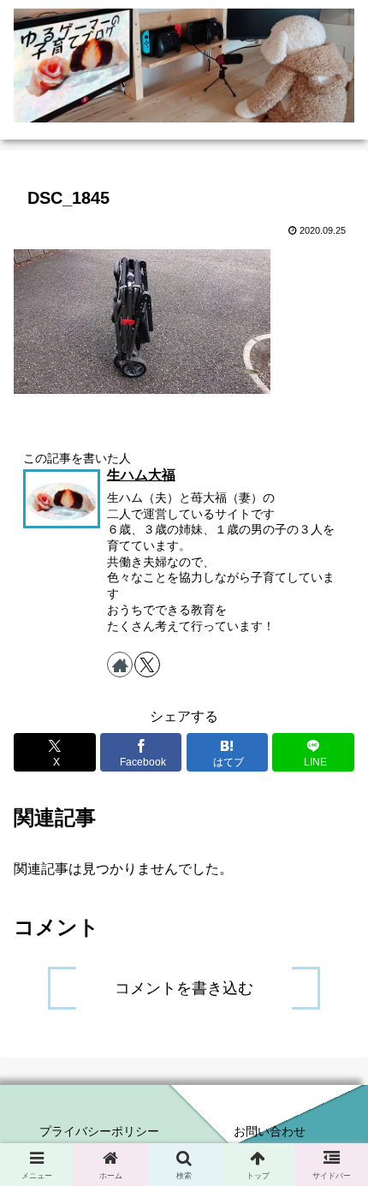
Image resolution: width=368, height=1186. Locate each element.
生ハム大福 (141, 475)
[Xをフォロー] (147, 664)
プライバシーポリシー (99, 1131)
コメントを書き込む (184, 988)
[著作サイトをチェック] (120, 664)
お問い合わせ (270, 1131)
